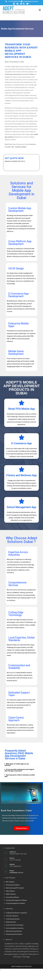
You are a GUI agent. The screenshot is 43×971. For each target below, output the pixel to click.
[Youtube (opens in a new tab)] (27, 4)
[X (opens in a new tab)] (14, 4)
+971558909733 (14, 1)
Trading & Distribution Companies (16, 913)
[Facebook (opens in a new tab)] (17, 4)
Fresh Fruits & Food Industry (14, 925)
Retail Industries (11, 922)
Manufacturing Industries (14, 931)
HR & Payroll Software (13, 885)
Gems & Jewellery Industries (15, 928)
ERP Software (10, 882)
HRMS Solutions (11, 894)
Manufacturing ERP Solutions (15, 888)
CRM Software (10, 891)
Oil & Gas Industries (12, 916)
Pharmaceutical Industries (14, 934)
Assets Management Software (15, 903)
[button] (20, 764)
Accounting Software (12, 897)
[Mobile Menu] (40, 10)
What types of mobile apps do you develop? (16, 764)
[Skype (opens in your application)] (23, 4)
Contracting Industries (13, 919)
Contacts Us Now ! (21, 147)
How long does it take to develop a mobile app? (19, 775)
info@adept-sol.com (30, 1)
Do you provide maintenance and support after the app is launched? (19, 770)
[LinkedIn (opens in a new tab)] (20, 4)
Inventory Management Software (16, 900)
